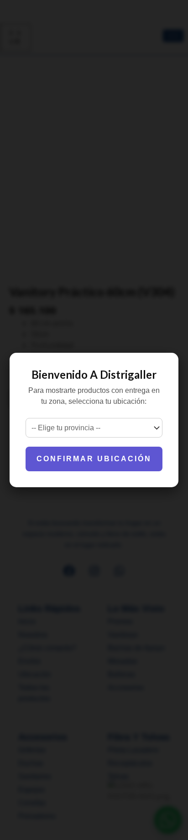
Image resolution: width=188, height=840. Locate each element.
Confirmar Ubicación (94, 459)
